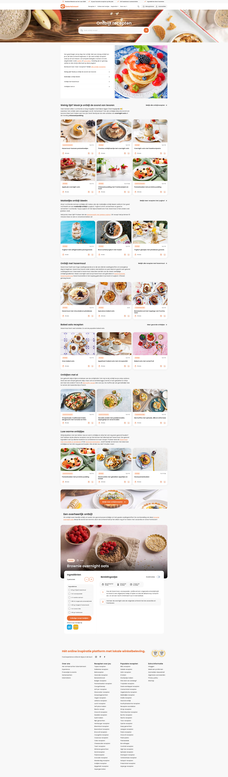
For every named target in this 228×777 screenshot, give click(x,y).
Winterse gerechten (101, 749)
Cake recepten (99, 741)
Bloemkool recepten (101, 726)
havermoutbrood (67, 276)
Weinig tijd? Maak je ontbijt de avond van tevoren (80, 72)
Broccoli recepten (100, 732)
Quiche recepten (126, 723)
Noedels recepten (100, 715)
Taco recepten (125, 721)
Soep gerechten (126, 726)
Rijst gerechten (99, 721)
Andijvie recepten (100, 763)
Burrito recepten (126, 715)
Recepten (91, 6)
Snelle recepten (126, 698)
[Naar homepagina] (69, 6)
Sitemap (151, 681)
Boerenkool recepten (101, 729)
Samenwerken (67, 675)
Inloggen (151, 666)
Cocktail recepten (126, 746)
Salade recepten (126, 669)
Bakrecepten (99, 672)
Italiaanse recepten (101, 669)
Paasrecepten (99, 755)
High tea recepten (126, 749)
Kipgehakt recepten (101, 766)
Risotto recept (99, 709)
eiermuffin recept (89, 383)
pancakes (87, 61)
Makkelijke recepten (127, 695)
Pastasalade (124, 741)
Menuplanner (149, 6)
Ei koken (123, 675)
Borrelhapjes (124, 743)
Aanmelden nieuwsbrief (156, 672)
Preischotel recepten (127, 763)
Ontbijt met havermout (71, 82)
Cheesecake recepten (102, 743)
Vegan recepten (100, 698)
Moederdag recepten (101, 761)
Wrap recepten (125, 709)
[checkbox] (158, 577)
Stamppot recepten (127, 755)
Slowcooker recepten (102, 692)
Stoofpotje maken (126, 678)
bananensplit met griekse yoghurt (99, 215)
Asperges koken (100, 769)
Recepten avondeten (127, 706)
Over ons (123, 6)
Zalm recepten (125, 672)
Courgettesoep (99, 686)
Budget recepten (100, 681)
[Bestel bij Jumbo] (75, 627)
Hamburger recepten (101, 723)
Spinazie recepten (126, 752)
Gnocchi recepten (100, 712)
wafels (79, 61)
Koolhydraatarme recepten (130, 704)
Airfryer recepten (100, 689)
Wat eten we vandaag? (128, 681)
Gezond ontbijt (125, 701)
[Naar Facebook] (104, 657)
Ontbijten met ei (69, 86)
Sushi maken (98, 718)
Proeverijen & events (69, 672)
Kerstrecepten (99, 752)
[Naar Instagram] (96, 657)
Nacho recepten (126, 718)
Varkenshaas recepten (128, 758)
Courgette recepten (101, 735)
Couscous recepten (101, 738)
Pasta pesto (124, 738)
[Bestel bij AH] (69, 627)
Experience (66, 669)
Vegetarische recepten (128, 692)
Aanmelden (162, 6)
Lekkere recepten (100, 701)
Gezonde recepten (101, 675)
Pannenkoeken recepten (103, 684)
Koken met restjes (103, 6)
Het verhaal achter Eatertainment (74, 666)
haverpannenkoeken (92, 442)
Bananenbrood (99, 678)
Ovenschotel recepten (128, 689)
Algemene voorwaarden (156, 675)
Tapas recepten (100, 666)
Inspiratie (114, 6)
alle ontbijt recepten (98, 67)
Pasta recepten (125, 732)
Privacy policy (153, 678)
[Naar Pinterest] (100, 657)
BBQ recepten (125, 666)
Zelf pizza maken (100, 706)
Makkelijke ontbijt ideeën (72, 77)
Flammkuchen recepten (129, 712)
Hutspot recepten (126, 761)
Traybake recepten (127, 684)
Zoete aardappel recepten (129, 686)
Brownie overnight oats (88, 566)
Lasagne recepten (126, 729)
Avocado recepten (101, 758)
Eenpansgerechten (101, 695)
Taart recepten (99, 746)
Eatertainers (66, 678)
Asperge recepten (126, 766)
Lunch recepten (99, 704)
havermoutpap (119, 274)
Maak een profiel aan (155, 669)
